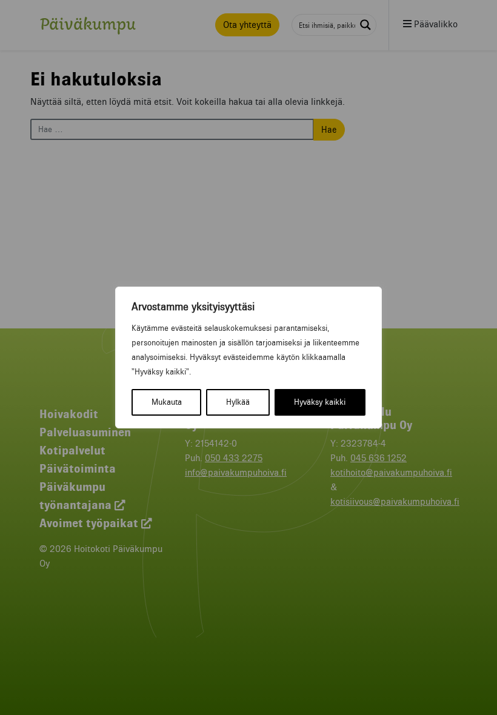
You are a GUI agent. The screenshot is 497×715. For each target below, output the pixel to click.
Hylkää (238, 402)
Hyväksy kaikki (319, 402)
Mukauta (167, 402)
